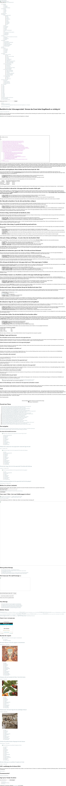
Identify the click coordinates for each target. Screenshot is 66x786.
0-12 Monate (4, 84)
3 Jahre (3, 87)
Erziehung (5, 455)
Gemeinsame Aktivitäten (10, 73)
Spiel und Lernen (7, 738)
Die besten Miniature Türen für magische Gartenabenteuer (11, 603)
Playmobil (7, 22)
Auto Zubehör (6, 41)
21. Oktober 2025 (4, 448)
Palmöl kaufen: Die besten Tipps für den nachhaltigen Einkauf (12, 605)
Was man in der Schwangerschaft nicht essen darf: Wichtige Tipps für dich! (14, 414)
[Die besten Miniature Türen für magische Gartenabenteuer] (12, 637)
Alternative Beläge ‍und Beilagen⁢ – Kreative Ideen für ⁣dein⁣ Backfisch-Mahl (13, 145)
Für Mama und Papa (7, 54)
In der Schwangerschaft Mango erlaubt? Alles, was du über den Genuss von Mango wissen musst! (18, 422)
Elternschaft (6, 436)
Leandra (1, 468)
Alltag (5, 452)
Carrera (7, 17)
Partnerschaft (6, 441)
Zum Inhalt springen (3, 0)
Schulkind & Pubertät (7, 69)
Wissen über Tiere (7, 82)
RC (4, 31)
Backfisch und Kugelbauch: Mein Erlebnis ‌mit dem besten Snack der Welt (13, 141)
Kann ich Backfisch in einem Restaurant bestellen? (11, 157)
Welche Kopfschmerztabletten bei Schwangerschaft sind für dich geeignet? (15, 481)
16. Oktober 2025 (8, 483)
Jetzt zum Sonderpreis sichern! (29, 380)
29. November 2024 (6, 111)
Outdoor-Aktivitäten (7, 640)
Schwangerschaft (7, 442)
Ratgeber (5, 39)
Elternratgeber (17, 612)
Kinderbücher (6, 38)
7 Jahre (3, 90)
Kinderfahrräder (6, 46)
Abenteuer (2, 612)
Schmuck (5, 52)
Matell (7, 20)
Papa (5, 12)
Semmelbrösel (4, 294)
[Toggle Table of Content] (1, 139)
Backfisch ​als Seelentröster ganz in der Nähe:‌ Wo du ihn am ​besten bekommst (13, 146)
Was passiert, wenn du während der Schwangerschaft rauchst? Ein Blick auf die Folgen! (16, 424)
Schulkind (5, 6)
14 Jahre (3, 95)
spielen (16, 615)
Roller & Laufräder (7, 45)
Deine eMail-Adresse (3, 489)
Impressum (4, 781)
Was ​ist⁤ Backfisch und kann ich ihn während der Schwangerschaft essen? (14, 152)
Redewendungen (7, 81)
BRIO (7, 16)
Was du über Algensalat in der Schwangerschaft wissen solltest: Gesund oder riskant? (16, 410)
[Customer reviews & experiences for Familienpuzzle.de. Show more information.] (6, 633)
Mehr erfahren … (3, 771)
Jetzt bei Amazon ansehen (4, 498)
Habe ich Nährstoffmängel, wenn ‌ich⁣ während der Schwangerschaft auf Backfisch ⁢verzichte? (16, 159)
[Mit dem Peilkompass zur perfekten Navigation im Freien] (12, 745)
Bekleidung (4, 8)
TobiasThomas (2, 483)
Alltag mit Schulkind (9, 71)
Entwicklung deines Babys (10, 67)
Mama (5, 11)
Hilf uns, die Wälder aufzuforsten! (7, 97)
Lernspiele (6, 27)
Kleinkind (5, 5)
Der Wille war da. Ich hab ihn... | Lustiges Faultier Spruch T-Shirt (10, 497)
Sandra (1, 679)
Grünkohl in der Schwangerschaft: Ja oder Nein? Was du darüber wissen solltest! (15, 416)
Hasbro (7, 18)
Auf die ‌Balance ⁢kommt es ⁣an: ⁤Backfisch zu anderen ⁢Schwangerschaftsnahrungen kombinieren (16, 148)
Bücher (3, 35)
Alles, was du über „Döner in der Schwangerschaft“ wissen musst (12, 421)
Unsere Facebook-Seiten (6, 99)
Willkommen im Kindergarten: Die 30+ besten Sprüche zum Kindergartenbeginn (15, 572)
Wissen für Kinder (5, 79)
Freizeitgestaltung (7, 668)
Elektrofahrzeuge (7, 43)
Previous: (17, 428)
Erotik (7, 55)
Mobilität (3, 40)
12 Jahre (3, 94)
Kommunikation (6, 460)
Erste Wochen (8, 66)
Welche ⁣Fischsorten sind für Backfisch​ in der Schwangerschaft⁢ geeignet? (13, 153)
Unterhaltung (29, 615)
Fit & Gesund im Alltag (10, 56)
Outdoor (5, 29)
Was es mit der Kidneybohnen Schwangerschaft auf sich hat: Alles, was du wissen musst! (16, 412)
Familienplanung (57, 612)
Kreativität (45, 614)
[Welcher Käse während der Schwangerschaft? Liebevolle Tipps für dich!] (14, 433)
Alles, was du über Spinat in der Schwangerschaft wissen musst (12, 419)
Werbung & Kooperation (4, 775)
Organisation (8, 60)
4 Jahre (3, 88)
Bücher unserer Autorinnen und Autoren (10, 36)
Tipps (25, 615)
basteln (8, 612)
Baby (6, 612)
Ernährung (6, 437)
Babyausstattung (9, 68)
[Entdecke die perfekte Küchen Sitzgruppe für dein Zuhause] (10, 728)
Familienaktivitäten (7, 702)
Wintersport (6, 34)
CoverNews (16, 785)
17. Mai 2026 (7, 644)
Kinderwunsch (33, 613)
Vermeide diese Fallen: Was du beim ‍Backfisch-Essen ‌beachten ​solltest (13, 150)
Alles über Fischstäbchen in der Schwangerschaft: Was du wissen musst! (14, 409)
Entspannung (33, 612)
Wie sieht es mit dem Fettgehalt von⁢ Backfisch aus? (11, 154)
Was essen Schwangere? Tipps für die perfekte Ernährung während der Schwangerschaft (16, 406)
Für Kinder (6, 49)
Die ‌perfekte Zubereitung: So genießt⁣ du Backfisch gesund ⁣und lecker (12, 144)
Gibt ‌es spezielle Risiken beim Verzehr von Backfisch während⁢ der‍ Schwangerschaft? (15, 156)
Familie (5, 456)
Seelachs (15, 292)
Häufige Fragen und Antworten (7, 151)
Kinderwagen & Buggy (8, 44)
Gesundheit (6, 439)
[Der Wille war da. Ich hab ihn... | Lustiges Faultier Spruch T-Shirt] (11, 496)
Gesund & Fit (8, 78)
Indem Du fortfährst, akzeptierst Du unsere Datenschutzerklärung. (12, 490)
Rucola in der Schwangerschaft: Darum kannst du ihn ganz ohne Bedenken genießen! (16, 408)
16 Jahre (3, 96)
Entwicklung (37, 612)
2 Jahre (3, 86)
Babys (5, 9)
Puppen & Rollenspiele (8, 30)
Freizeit (7, 57)
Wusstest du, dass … (7, 83)
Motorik (5, 28)
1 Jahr (3, 85)
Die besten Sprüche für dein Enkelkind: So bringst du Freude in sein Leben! (14, 573)
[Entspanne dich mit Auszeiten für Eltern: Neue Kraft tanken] (10, 661)
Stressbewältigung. (7, 674)
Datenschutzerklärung (5, 782)
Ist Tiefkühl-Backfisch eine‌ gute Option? (10, 158)
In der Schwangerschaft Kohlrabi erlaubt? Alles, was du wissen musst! (13, 415)
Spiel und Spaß (6, 673)
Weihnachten (33, 615)
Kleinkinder (8, 65)
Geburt (7, 77)
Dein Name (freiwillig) (3, 488)
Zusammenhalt (6, 464)
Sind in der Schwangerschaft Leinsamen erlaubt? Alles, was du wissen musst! (14, 423)
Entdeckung (30, 612)
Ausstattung (4, 4)
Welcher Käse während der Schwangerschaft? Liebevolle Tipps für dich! (15, 446)
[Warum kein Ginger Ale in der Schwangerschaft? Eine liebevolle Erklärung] (14, 450)
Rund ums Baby (8, 64)
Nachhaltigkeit (6, 705)
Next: (13, 429)
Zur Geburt (6, 48)
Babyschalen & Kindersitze (8, 42)
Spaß (14, 615)
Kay (1, 448)
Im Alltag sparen (9, 59)
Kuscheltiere (6, 26)
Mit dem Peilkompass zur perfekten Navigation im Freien (11, 607)
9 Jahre (3, 92)
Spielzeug (3, 14)
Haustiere (5, 80)
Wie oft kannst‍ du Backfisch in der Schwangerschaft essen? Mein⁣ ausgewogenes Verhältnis (15, 147)
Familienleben (6, 457)
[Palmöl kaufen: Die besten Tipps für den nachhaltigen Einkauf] (10, 695)
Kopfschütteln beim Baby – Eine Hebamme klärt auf (10, 569)
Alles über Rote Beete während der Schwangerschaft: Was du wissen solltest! (14, 420)
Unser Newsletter (5, 98)
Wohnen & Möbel (7, 7)
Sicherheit (5, 443)
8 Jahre (3, 91)
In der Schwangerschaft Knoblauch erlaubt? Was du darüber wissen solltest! (14, 417)
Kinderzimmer (4, 13)
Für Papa (5, 51)
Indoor (5, 25)
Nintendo (7, 21)
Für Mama (6, 50)
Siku (7, 24)
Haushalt (7, 58)
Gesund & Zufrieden (9, 74)
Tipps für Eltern (6, 444)
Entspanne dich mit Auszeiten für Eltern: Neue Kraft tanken (11, 604)
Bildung (10, 612)
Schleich (7, 23)
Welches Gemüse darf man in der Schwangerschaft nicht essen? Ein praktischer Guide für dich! (17, 413)
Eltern (14, 612)
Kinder (5, 10)
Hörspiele (5, 37)
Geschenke (8, 613)
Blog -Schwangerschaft (6, 106)
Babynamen (8, 76)
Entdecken (26, 612)
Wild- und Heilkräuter (9, 62)
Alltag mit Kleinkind (9, 70)
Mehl (3, 293)
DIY (12, 612)
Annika (1, 111)
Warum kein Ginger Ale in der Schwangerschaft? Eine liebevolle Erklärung (16, 466)
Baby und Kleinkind (7, 63)
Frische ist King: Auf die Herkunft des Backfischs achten (10, 143)
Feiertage (61, 612)
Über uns (3, 783)
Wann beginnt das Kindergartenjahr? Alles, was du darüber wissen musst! (14, 570)
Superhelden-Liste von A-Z (6, 571)
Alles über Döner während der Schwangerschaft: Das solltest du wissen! (14, 407)
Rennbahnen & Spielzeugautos (9, 32)
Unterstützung (6, 463)
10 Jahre (3, 93)
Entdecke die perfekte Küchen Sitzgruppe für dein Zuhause (11, 606)
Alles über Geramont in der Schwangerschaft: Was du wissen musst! (13, 418)
